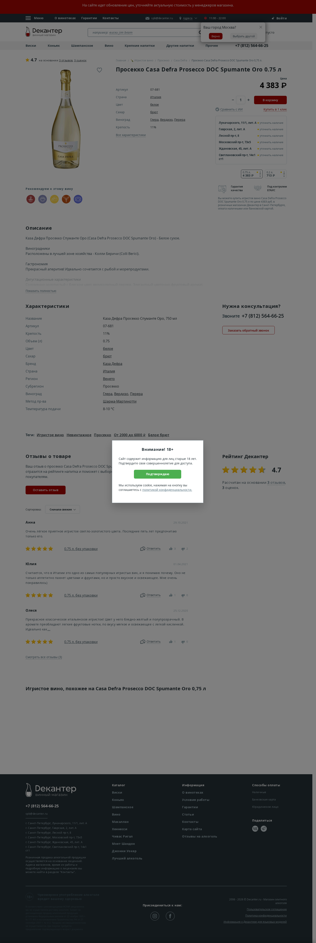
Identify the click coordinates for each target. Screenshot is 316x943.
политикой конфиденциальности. (167, 490)
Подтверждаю (157, 474)
